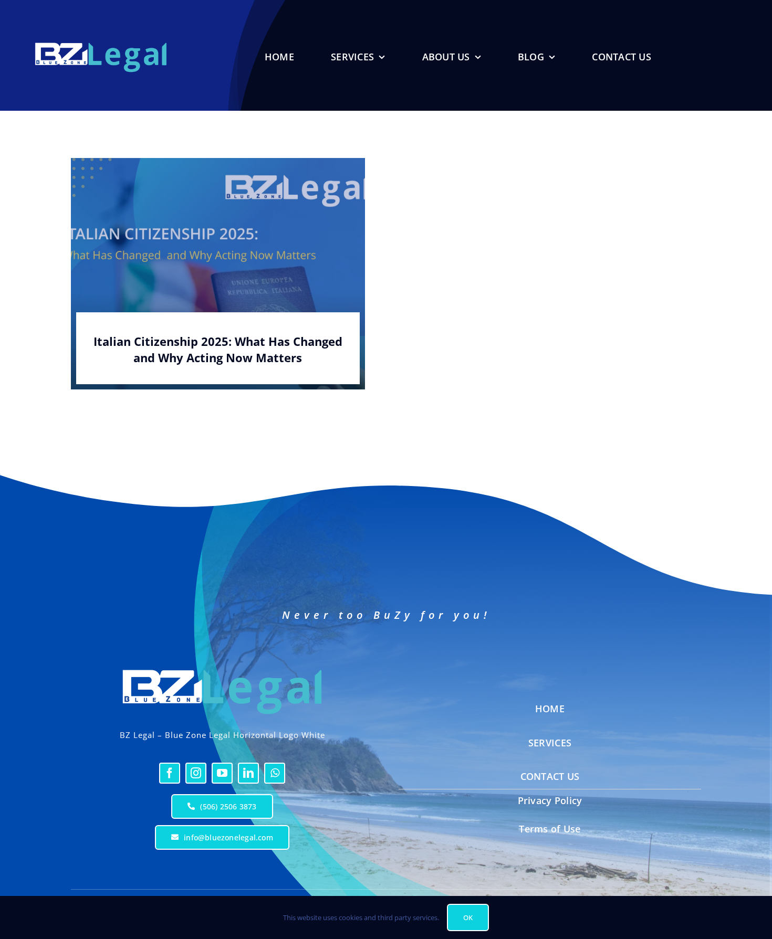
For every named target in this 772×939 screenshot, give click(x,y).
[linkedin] (248, 773)
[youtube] (222, 773)
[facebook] (169, 773)
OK (468, 917)
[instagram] (195, 773)
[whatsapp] (274, 773)
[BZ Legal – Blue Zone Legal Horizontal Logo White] (222, 665)
